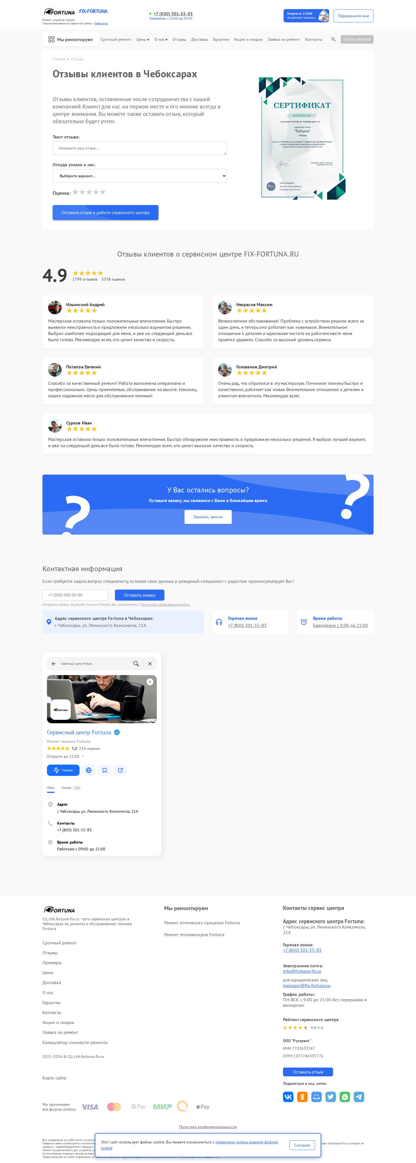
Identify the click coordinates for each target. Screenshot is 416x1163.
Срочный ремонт (116, 39)
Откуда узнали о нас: (74, 164)
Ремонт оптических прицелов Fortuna (202, 922)
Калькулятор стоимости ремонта (75, 1042)
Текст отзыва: (66, 137)
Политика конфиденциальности (208, 1126)
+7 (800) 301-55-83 (173, 13)
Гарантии (221, 39)
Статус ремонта (357, 39)
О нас (160, 39)
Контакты (313, 39)
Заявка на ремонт (284, 39)
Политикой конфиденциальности (165, 604)
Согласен (302, 1145)
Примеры (52, 962)
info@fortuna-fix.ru (302, 971)
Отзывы (179, 39)
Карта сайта (54, 1078)
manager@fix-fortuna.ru (307, 985)
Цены (141, 39)
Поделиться (288, 1097)
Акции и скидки (248, 39)
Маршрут (67, 770)
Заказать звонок (208, 516)
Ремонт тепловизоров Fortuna (194, 934)
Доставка (199, 39)
